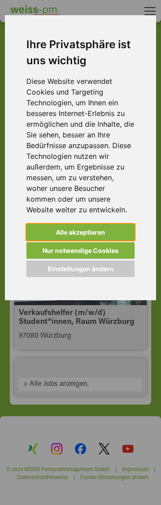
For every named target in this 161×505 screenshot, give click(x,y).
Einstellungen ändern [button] (81, 269)
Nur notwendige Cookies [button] (80, 250)
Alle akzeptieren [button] (80, 232)
